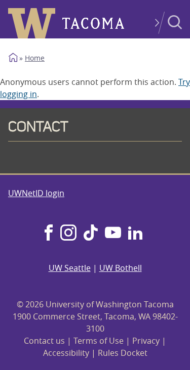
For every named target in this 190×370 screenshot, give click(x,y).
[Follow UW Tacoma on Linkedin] (135, 233)
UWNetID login (36, 193)
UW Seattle (70, 267)
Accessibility (66, 352)
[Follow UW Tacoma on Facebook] (49, 233)
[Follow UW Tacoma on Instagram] (68, 233)
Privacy (146, 340)
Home (35, 58)
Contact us (44, 340)
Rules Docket (122, 352)
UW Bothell (120, 267)
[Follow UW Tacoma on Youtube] (113, 233)
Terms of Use (98, 340)
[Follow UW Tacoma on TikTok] (91, 233)
